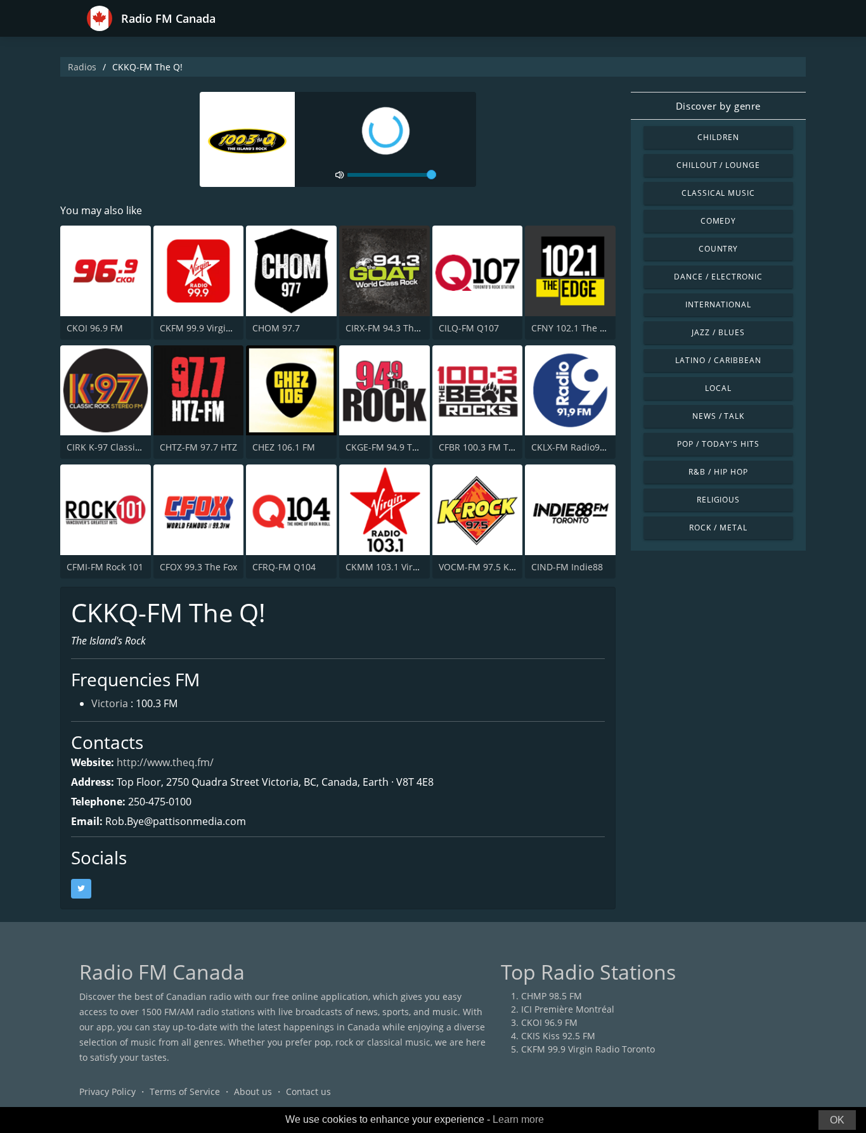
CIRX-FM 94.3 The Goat (393, 328)
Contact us (308, 1091)
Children (718, 137)
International (718, 304)
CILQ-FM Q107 (469, 328)
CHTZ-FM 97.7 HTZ (198, 447)
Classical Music (718, 193)
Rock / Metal (718, 527)
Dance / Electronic (718, 276)
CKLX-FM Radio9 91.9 (575, 447)
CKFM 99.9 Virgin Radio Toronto (227, 328)
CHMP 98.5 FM (551, 996)
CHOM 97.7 (276, 328)
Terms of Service (185, 1091)
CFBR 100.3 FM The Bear (490, 447)
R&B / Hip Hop (717, 471)
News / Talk (718, 416)
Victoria (109, 703)
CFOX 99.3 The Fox (198, 567)
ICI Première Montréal (567, 1009)
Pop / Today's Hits (718, 443)
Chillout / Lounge (718, 165)
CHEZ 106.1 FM (283, 447)
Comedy (719, 220)
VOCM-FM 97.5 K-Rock (485, 567)
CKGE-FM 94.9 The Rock (395, 447)
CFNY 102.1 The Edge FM (583, 328)
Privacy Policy (107, 1091)
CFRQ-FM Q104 (284, 567)
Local (718, 388)
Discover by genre (718, 105)
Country (719, 248)
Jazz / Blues (718, 332)
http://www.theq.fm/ (165, 762)
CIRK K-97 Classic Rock (114, 447)
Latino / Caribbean (718, 360)
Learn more (518, 1119)
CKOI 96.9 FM (95, 328)
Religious (718, 499)
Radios (82, 67)
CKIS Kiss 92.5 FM (558, 1036)
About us (253, 1091)
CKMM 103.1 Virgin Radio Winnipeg (421, 567)
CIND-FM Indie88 (567, 567)
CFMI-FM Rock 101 (105, 567)
